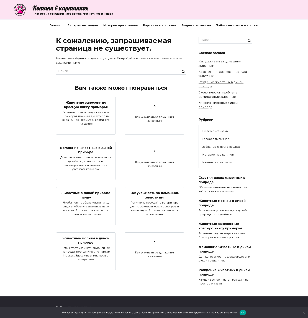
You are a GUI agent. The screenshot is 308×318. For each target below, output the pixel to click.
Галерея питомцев (83, 25)
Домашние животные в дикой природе (86, 150)
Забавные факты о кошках (237, 25)
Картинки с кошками (159, 25)
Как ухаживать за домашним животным (154, 195)
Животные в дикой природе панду (85, 195)
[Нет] (303, 312)
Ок (243, 312)
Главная (56, 25)
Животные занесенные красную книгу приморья (86, 105)
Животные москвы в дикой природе (85, 240)
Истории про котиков (120, 25)
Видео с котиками (196, 25)
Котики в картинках (60, 8)
